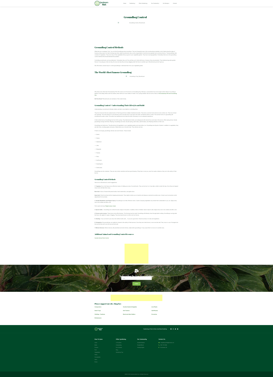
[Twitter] (175, 329)
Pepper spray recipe (110, 206)
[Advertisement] (136, 254)
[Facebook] (171, 329)
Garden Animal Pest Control (102, 238)
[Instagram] (173, 329)
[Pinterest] (177, 329)
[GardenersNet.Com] (102, 3)
